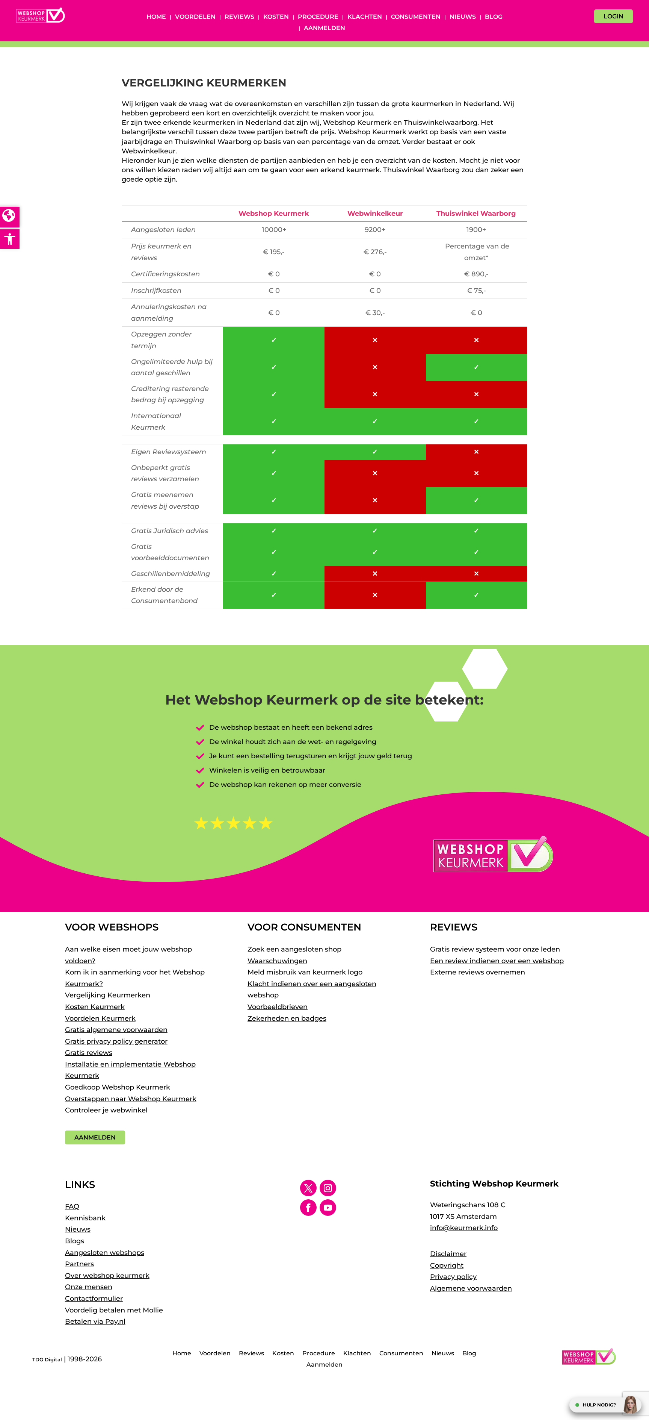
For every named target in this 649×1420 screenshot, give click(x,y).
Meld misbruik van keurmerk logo (305, 972)
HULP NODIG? (599, 1405)
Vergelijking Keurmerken (107, 995)
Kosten (276, 17)
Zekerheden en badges (287, 1018)
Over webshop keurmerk (107, 1275)
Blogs (74, 1241)
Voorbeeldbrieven (278, 1007)
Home (156, 17)
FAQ (72, 1206)
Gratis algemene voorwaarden (116, 1030)
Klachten (364, 17)
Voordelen (195, 17)
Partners (79, 1264)
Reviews (239, 17)
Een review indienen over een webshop (497, 961)
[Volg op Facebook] (308, 1207)
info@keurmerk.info (464, 1228)
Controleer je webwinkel (106, 1110)
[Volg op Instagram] (328, 1188)
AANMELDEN (95, 1137)
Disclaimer (448, 1254)
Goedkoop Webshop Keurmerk (117, 1087)
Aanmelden (324, 29)
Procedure (318, 17)
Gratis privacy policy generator (116, 1041)
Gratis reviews (88, 1053)
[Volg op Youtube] (328, 1207)
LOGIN (613, 16)
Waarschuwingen (277, 961)
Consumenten (416, 17)
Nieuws (463, 17)
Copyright (446, 1265)
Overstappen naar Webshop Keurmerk (130, 1099)
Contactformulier (94, 1298)
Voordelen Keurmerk (100, 1018)
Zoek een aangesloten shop (294, 949)
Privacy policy (453, 1277)
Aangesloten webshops (104, 1253)
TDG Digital (47, 1359)
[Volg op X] (308, 1188)
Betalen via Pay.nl (95, 1321)
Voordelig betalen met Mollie (114, 1310)
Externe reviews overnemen (477, 972)
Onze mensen (88, 1287)
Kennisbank (85, 1218)
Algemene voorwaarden (471, 1288)
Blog (494, 17)
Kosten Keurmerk (95, 1007)
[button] (10, 239)
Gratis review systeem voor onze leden (495, 949)
